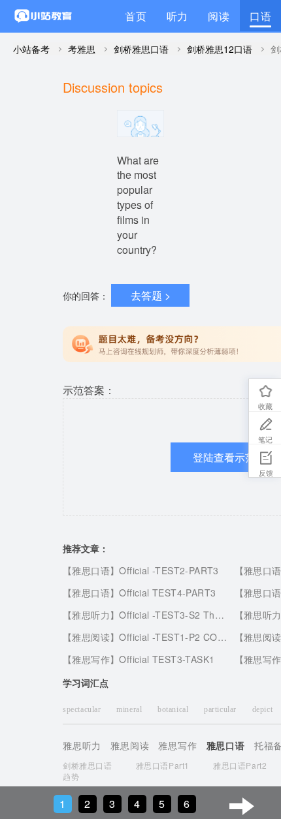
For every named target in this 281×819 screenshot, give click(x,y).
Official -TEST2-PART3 (168, 570)
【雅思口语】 (91, 570)
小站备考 (31, 48)
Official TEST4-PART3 (167, 592)
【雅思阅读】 (91, 636)
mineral (130, 709)
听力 (178, 15)
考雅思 (81, 48)
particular (221, 709)
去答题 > (151, 295)
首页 (136, 15)
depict (263, 709)
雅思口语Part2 (240, 765)
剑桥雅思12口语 (219, 48)
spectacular (83, 709)
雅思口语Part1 (163, 765)
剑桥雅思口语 (141, 48)
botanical (174, 709)
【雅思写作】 (91, 659)
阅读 (219, 15)
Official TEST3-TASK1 (166, 659)
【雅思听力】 (91, 614)
